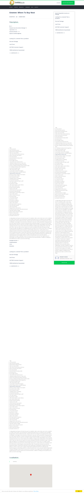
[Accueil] (17, 2)
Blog (32, 7)
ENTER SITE (14, 53)
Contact (36, 7)
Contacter (64, 262)
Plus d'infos (36, 491)
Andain (10, 244)
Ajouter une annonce (68, 2)
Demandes (27, 7)
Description (12, 16)
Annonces (21, 7)
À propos (16, 7)
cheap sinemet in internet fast (14, 173)
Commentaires (22, 16)
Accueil (11, 7)
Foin (16, 29)
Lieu (16, 16)
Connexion (59, 2)
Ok (78, 491)
